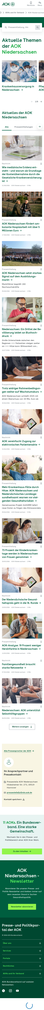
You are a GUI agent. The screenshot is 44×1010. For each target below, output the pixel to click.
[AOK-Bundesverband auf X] (3, 991)
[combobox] (22, 27)
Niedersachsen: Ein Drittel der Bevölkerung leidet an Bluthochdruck (21, 333)
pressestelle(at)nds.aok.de (19, 793)
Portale (6, 958)
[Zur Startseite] (8, 4)
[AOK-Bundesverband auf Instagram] (10, 991)
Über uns (7, 943)
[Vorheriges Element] (32, 101)
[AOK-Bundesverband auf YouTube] (17, 991)
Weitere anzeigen (20, 727)
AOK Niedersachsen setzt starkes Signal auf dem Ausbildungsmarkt (22, 276)
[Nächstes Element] (41, 101)
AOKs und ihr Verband (14, 13)
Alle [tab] (7, 127)
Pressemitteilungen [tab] (23, 127)
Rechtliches (8, 966)
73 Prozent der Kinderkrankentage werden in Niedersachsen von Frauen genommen (20, 553)
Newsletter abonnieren (22, 907)
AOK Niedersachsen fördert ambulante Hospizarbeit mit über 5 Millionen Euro (21, 227)
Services (7, 951)
